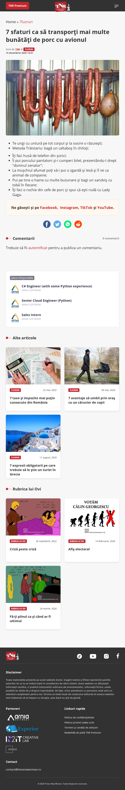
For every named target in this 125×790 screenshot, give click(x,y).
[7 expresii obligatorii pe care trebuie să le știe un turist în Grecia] (33, 446)
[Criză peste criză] (33, 530)
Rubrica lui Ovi (18, 541)
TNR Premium (17, 5)
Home (11, 21)
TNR (17, 49)
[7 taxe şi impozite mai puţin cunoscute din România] (33, 379)
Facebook (48, 207)
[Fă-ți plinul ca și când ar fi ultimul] (33, 597)
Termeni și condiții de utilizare (81, 727)
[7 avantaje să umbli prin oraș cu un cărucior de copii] (91, 379)
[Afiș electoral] (91, 530)
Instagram (69, 207)
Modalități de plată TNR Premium (82, 732)
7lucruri (26, 21)
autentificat (37, 247)
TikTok (86, 207)
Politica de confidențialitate (79, 717)
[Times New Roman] (62, 6)
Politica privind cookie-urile (79, 722)
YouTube (105, 207)
